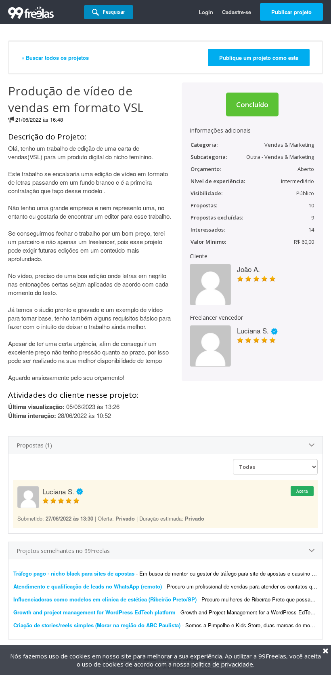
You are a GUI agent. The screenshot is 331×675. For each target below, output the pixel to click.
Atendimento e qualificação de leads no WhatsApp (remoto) (87, 586)
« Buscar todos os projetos (55, 57)
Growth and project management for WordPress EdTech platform (94, 612)
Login (206, 12)
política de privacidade (222, 664)
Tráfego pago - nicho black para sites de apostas (73, 573)
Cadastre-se (236, 12)
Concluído (252, 104)
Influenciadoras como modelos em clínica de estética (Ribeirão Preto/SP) (105, 599)
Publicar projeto (291, 12)
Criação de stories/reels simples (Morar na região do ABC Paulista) (96, 625)
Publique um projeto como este (258, 57)
